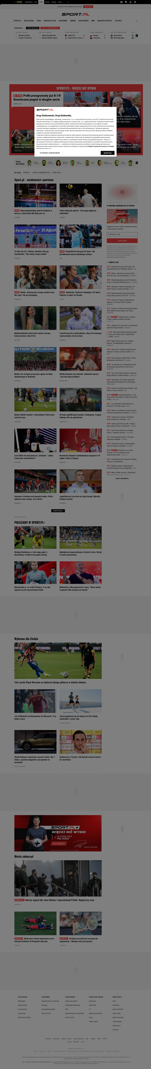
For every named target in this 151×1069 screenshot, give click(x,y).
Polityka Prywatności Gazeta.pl (97, 146)
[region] (75, 132)
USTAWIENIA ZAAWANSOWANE (50, 153)
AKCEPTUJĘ (107, 153)
